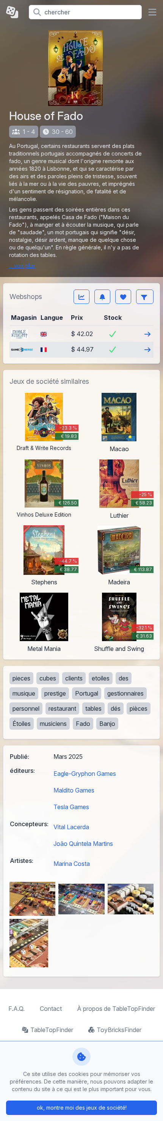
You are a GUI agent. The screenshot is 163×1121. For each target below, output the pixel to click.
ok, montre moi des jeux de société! (82, 1107)
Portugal (86, 693)
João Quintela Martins (83, 843)
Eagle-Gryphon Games (84, 773)
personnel (26, 708)
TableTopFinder (51, 1030)
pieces (21, 678)
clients (74, 678)
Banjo (107, 723)
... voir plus (22, 265)
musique (24, 693)
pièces (138, 708)
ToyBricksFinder (119, 1030)
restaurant (62, 708)
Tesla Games (71, 807)
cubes (47, 678)
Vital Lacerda (71, 827)
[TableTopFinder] (14, 12)
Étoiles (22, 723)
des (124, 678)
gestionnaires (125, 693)
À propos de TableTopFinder (116, 1008)
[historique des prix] (81, 297)
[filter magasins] (145, 297)
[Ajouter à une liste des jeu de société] (123, 297)
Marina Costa (71, 863)
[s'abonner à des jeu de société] (102, 297)
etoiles (101, 678)
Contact (51, 1008)
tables (93, 708)
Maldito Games (73, 790)
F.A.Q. (16, 1008)
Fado (83, 723)
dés (116, 708)
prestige (55, 693)
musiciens (53, 723)
